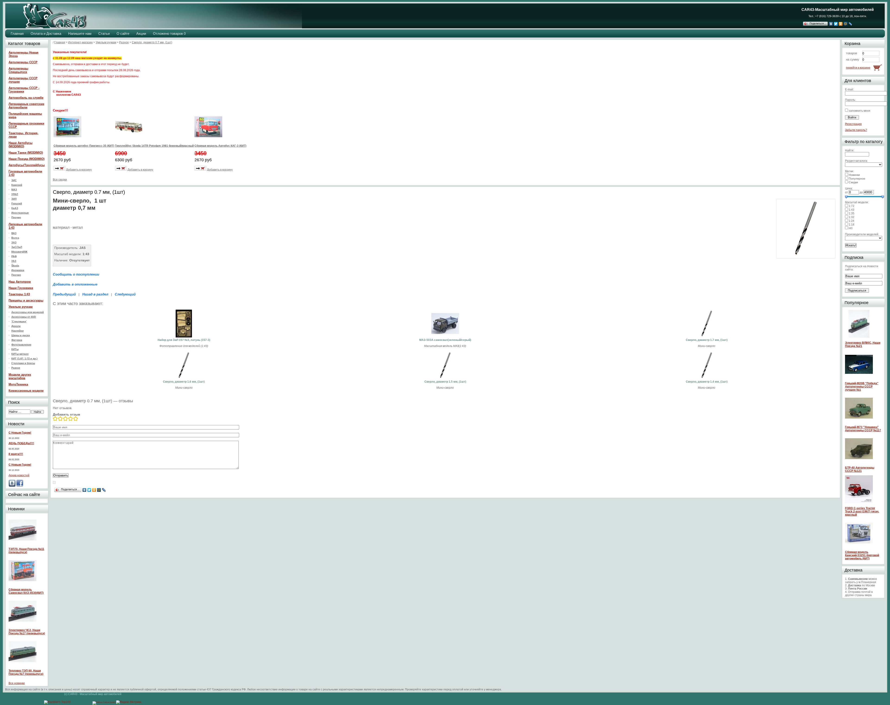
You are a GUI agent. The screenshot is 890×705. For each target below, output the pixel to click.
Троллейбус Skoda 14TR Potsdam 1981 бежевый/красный (154, 145)
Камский (16, 185)
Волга (15, 237)
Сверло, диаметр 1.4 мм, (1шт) (707, 381)
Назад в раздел (95, 294)
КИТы (15, 349)
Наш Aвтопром (20, 281)
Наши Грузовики (21, 288)
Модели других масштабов (20, 376)
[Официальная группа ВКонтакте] (12, 485)
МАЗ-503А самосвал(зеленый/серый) (445, 340)
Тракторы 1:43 (19, 294)
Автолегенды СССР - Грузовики (24, 89)
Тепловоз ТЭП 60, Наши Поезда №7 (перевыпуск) (26, 672)
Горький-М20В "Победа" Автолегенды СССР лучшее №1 (861, 386)
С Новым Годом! (20, 432)
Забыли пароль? (856, 130)
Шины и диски (20, 335)
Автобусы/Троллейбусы (27, 165)
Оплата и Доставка (46, 33)
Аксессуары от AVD (23, 316)
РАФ (14, 256)
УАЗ (13, 261)
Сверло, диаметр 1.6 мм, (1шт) (184, 381)
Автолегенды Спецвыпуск (18, 70)
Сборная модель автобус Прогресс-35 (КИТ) (84, 145)
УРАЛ (14, 194)
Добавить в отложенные (75, 284)
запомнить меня (859, 110)
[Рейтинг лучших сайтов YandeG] (104, 702)
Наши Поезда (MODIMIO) (26, 159)
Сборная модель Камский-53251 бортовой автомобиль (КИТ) (862, 555)
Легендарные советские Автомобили (26, 105)
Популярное (857, 178)
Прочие (16, 217)
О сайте (123, 33)
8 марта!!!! (16, 454)
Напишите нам (79, 33)
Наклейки (17, 330)
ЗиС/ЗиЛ (16, 247)
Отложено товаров (169, 33)
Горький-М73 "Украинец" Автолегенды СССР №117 (863, 429)
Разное (15, 367)
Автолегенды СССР (23, 62)
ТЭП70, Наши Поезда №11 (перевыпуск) (26, 550)
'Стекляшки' (19, 321)
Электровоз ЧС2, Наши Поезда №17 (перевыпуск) (27, 632)
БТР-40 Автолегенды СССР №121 (859, 469)
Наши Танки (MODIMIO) (26, 152)
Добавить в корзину (79, 169)
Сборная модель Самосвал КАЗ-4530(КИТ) (26, 591)
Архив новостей (19, 475)
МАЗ (14, 189)
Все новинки (17, 683)
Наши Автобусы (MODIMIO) (20, 144)
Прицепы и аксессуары (26, 300)
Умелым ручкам (21, 306)
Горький (16, 203)
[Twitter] (835, 24)
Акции (141, 33)
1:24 (851, 220)
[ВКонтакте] (831, 24)
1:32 (851, 217)
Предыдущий (64, 294)
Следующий (125, 294)
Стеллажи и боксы (23, 363)
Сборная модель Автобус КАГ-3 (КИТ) (220, 145)
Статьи (104, 33)
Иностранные (20, 212)
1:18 (851, 224)
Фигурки (16, 340)
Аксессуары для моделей (27, 312)
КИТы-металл (20, 353)
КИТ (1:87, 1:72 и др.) (24, 358)
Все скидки (60, 179)
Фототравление (21, 344)
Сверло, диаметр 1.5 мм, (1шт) (445, 381)
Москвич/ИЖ (19, 251)
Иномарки (17, 270)
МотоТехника (18, 384)
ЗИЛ (14, 198)
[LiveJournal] (850, 24)
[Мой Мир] (845, 24)
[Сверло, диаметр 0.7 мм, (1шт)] (806, 256)
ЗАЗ (13, 242)
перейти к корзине (858, 67)
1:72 (851, 206)
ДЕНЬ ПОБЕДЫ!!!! (21, 443)
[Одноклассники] (840, 24)
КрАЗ (14, 208)
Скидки (853, 182)
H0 (850, 228)
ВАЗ (13, 233)
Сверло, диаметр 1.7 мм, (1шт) (707, 340)
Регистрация (853, 124)
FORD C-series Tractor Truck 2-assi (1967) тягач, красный (862, 511)
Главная (17, 33)
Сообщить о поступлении (76, 274)
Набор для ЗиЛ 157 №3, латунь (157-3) (184, 340)
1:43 (851, 209)
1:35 (851, 213)
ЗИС (14, 180)
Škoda (15, 265)
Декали (16, 326)
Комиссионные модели (26, 390)
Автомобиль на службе (26, 97)
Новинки (854, 175)
